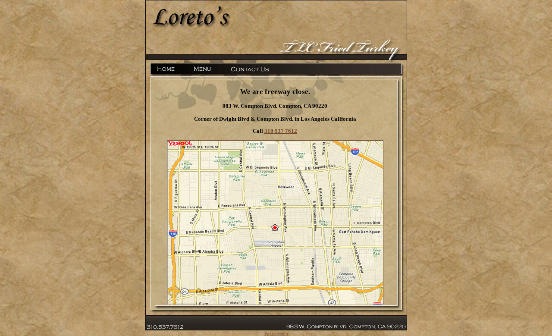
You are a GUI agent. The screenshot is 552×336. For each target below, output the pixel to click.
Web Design (276, 333)
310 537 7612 (280, 131)
